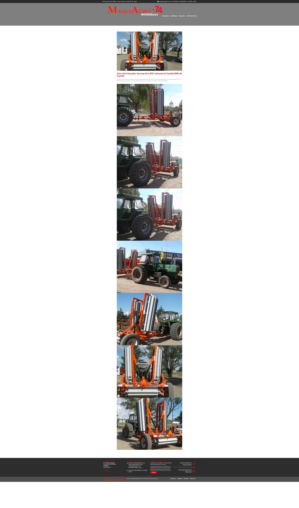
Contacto (190, 16)
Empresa (174, 16)
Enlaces (182, 16)
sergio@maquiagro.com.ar (165, 1)
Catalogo (165, 16)
